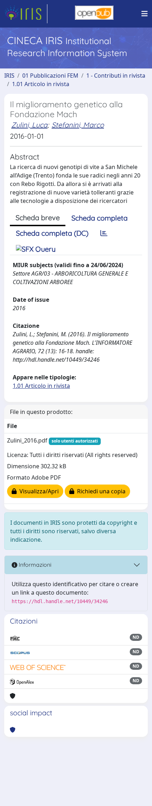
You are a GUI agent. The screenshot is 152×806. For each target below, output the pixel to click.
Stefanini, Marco (78, 124)
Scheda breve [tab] (38, 217)
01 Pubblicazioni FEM (50, 75)
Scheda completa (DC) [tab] (52, 233)
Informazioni (34, 564)
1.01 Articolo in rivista (40, 84)
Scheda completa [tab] (99, 217)
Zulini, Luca (29, 124)
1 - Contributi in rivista (115, 75)
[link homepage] (25, 13)
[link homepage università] (94, 13)
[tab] (103, 233)
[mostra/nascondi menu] (144, 13)
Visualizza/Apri (38, 491)
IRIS (9, 75)
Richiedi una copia (99, 491)
